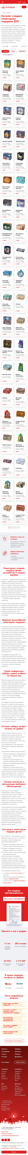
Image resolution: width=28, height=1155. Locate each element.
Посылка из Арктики (19, 187)
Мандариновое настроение (7, 234)
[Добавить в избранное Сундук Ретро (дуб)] (25, 410)
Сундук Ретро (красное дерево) (20, 516)
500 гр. (3, 1089)
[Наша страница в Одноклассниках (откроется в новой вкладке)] (5, 1140)
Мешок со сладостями (20, 351)
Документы (18, 1056)
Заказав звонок (7, 882)
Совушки (19, 468)
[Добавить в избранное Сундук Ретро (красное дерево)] (25, 504)
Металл (3, 1073)
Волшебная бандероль (19, 95)
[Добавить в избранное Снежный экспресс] (12, 457)
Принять (14, 1152)
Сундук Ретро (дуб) (20, 422)
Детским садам (5, 1104)
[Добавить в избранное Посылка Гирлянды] (12, 269)
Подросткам (18, 1091)
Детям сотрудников (20, 1095)
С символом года (6, 1101)
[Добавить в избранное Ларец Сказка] (12, 433)
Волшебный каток (6, 211)
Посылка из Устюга (19, 234)
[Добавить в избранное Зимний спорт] (25, 130)
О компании (5, 1051)
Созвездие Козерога (19, 164)
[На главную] (8, 7)
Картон (3, 1075)
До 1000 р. (18, 1077)
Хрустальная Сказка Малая (6, 328)
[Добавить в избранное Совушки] (25, 457)
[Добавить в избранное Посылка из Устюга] (25, 222)
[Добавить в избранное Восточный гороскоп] (12, 175)
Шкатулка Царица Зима (20, 328)
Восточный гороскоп (6, 187)
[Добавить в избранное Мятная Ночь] (12, 363)
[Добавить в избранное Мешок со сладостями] (25, 339)
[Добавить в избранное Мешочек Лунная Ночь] (25, 433)
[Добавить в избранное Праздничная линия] (12, 246)
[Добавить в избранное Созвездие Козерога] (25, 152)
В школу (14, 46)
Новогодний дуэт (20, 71)
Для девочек (18, 1088)
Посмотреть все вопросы (14, 1041)
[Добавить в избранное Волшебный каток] (12, 199)
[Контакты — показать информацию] (24, 7)
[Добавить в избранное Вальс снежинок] (12, 504)
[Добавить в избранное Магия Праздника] (25, 480)
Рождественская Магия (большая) (7, 351)
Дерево (3, 1077)
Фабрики (18, 1049)
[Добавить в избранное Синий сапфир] (12, 130)
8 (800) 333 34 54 (13, 879)
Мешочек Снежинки (5, 492)
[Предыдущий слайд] (1, 985)
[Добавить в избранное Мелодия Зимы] (25, 386)
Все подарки (5, 1062)
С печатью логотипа (7, 1102)
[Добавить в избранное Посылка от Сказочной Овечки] (12, 152)
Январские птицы (19, 211)
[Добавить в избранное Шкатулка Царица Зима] (25, 316)
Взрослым (17, 1093)
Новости (4, 1049)
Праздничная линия (6, 258)
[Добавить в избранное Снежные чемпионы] (12, 83)
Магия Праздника (19, 492)
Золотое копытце (5, 71)
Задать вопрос (20, 1062)
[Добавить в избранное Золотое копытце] (12, 59)
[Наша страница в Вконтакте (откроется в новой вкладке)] (2, 1140)
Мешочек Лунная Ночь (20, 445)
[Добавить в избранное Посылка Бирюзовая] (12, 292)
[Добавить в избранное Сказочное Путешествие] (25, 246)
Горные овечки (18, 118)
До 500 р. (17, 1075)
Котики (18, 304)
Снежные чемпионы (5, 95)
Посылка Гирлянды (5, 281)
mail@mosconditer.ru (19, 880)
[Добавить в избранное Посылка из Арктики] (25, 175)
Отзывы (4, 1056)
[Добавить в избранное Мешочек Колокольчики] (12, 410)
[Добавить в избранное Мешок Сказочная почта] (25, 363)
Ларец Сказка (6, 445)
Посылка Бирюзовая (6, 304)
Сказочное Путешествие (20, 258)
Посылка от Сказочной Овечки (6, 164)
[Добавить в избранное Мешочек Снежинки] (12, 480)
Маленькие (4, 1088)
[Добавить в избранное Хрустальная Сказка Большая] (12, 106)
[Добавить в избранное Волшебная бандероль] (25, 83)
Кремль (4, 398)
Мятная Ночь (6, 374)
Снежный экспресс (5, 469)
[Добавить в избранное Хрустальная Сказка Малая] (12, 316)
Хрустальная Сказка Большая (6, 118)
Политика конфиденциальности (10, 1135)
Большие (4, 1086)
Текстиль (3, 1071)
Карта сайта (4, 1131)
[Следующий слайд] (26, 985)
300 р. (16, 1080)
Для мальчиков (19, 1089)
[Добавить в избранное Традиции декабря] (25, 269)
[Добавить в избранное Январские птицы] (25, 199)
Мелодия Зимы (19, 398)
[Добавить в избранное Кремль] (12, 386)
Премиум (17, 1073)
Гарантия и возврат (6, 1133)
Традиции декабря (19, 281)
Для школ (4, 1106)
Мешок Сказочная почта (19, 375)
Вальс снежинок (5, 516)
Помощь (17, 1054)
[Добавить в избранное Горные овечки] (25, 106)
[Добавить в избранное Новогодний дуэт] (25, 59)
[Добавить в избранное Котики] (25, 292)
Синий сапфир (7, 141)
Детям (5, 46)
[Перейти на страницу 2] (20, 527)
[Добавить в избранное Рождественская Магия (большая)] (12, 339)
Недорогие (18, 1071)
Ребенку (17, 1086)
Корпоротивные (5, 1108)
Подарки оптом (5, 1110)
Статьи (3, 1054)
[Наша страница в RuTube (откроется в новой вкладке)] (8, 1140)
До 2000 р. (18, 1078)
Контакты (18, 1051)
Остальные (4, 1078)
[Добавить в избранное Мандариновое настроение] (12, 222)
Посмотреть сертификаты (14, 899)
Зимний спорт (20, 141)
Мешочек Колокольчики (7, 422)
